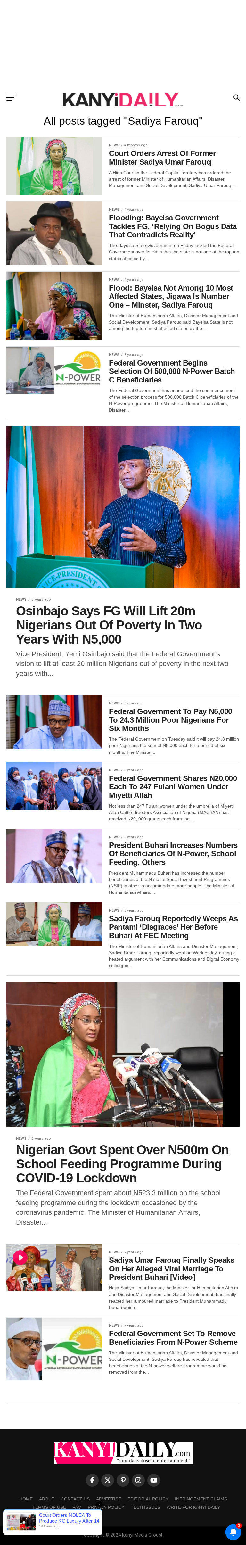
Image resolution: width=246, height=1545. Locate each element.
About (46, 1498)
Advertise (108, 1498)
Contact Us (75, 1498)
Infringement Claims (201, 1498)
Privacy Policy (106, 1507)
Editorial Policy (147, 1498)
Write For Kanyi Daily (193, 1507)
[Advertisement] (123, 45)
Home (26, 1498)
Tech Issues (145, 1507)
